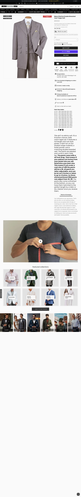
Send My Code (40, 259)
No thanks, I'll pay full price (40, 262)
